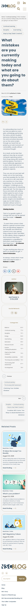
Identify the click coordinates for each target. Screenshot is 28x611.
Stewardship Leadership (14, 357)
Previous (9, 376)
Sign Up (4, 605)
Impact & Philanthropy (9, 595)
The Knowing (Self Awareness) (14, 363)
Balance (14, 327)
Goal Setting (17, 30)
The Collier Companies (9, 601)
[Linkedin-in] (6, 573)
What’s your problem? (11, 494)
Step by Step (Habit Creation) (12, 33)
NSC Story (5, 591)
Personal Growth (14, 344)
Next (19, 398)
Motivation (14, 342)
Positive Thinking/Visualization (14, 348)
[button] (24, 9)
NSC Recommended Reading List (12, 598)
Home (3, 17)
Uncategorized (14, 367)
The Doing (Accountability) (14, 360)
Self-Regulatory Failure (12, 534)
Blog (3, 588)
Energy (14, 336)
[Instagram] (12, 312)
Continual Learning (11, 17)
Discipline (6, 30)
